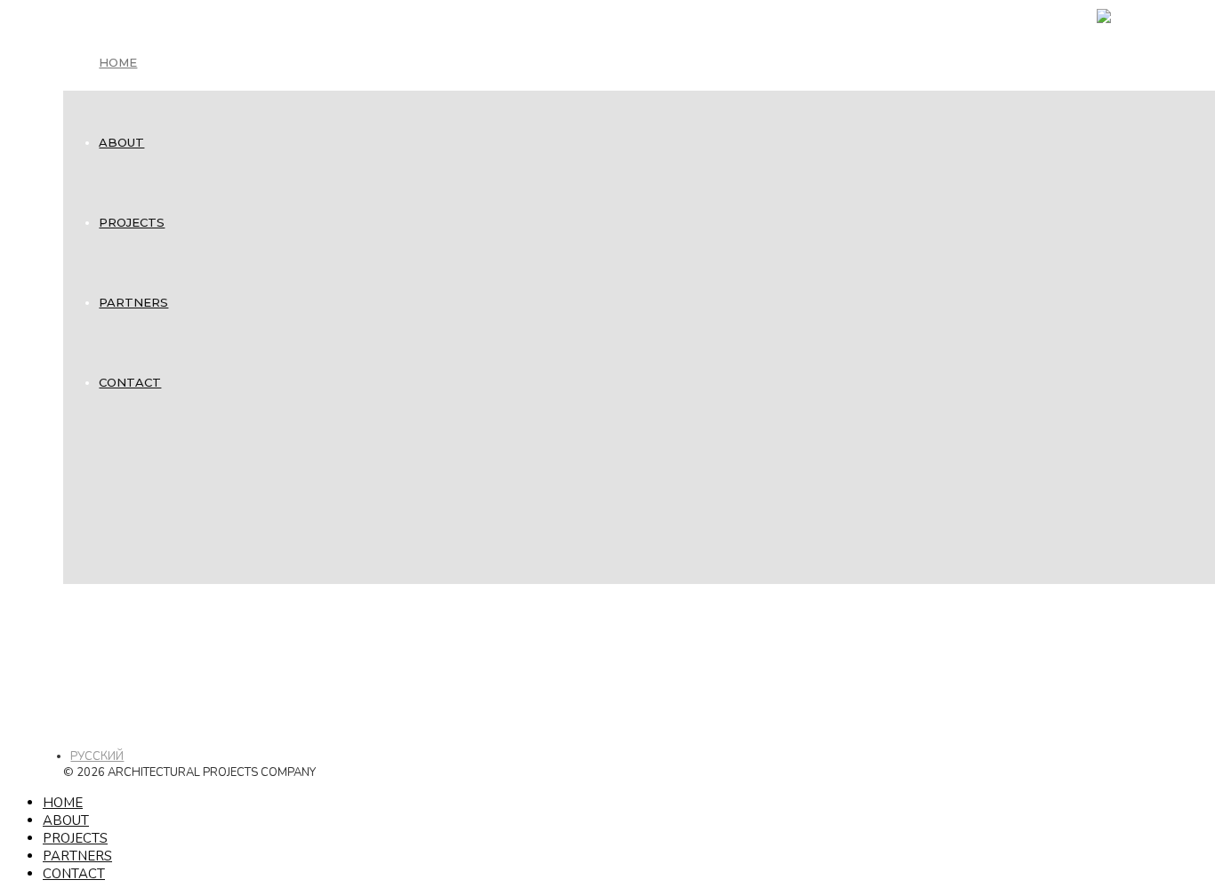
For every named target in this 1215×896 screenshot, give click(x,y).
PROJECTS (132, 222)
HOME (118, 62)
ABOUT (121, 142)
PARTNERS (133, 302)
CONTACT (130, 382)
